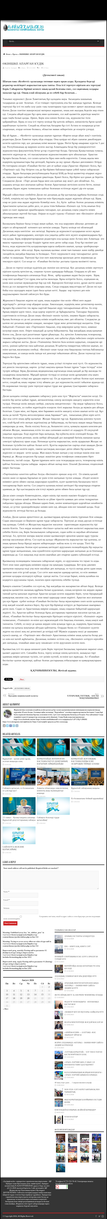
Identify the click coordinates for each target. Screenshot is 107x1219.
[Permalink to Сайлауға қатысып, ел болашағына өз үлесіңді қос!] (19, 785)
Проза (14, 54)
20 (28, 998)
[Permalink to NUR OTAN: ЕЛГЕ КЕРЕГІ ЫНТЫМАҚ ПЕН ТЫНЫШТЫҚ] (59, 1096)
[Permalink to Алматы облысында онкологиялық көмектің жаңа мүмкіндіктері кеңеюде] (53, 785)
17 (7, 998)
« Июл (5, 1009)
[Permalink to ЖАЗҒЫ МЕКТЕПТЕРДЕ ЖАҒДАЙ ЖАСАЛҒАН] (59, 1029)
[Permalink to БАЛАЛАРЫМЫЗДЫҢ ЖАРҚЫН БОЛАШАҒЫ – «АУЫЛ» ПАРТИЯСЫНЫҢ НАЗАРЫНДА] (59, 1079)
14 (35, 994)
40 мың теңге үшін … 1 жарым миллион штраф (73, 1083)
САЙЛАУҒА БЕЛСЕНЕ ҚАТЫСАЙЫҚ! (13, 848)
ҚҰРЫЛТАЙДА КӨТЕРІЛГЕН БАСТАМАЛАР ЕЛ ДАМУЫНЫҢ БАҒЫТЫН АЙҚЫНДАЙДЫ (52, 761)
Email (5, 900)
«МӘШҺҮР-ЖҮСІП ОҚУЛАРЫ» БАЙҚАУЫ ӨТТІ (84, 1012)
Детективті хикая (21, 688)
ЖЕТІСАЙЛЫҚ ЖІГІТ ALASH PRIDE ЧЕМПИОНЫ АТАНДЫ (79, 995)
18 (14, 998)
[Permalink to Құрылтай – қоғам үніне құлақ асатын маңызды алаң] (19, 755)
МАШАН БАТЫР (71, 1117)
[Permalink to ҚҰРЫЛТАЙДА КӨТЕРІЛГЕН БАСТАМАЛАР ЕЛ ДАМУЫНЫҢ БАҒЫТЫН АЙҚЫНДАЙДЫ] (53, 755)
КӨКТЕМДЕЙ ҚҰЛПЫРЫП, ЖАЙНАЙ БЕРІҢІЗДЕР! (75, 1110)
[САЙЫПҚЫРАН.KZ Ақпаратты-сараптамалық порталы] (23, 31)
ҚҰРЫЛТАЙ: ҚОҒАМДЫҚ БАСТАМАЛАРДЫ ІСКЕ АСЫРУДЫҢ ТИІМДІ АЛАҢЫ (85, 761)
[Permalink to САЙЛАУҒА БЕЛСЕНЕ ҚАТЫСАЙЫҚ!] (19, 844)
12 (21, 994)
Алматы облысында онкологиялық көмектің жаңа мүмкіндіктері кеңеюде (52, 790)
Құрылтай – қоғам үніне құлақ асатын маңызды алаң (16, 759)
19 (21, 998)
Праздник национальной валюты (23, 695)
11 (14, 994)
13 (28, 994)
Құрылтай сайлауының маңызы (85, 788)
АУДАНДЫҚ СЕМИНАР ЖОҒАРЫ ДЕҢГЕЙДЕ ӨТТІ (75, 976)
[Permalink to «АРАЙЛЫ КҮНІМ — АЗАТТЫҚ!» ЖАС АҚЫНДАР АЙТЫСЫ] (59, 1039)
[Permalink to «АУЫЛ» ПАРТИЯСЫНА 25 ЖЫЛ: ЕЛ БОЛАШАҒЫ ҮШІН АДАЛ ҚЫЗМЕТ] (59, 1069)
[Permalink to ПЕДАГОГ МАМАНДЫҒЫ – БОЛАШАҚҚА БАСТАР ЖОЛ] (59, 1008)
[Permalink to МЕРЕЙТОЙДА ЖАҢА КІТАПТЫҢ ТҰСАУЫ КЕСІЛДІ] (59, 972)
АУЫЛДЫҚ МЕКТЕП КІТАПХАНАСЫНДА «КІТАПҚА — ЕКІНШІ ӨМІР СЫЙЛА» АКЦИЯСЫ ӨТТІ (81, 985)
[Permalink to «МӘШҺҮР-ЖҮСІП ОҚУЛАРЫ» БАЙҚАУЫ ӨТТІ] (59, 1018)
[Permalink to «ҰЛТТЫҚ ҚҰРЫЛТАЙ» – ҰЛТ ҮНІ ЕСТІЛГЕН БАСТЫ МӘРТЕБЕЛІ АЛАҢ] (59, 1058)
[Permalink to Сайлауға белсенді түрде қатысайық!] (53, 814)
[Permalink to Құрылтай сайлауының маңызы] (87, 785)
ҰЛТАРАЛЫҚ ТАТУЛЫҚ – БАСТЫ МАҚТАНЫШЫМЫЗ (83, 696)
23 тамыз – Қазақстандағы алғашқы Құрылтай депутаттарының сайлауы (19, 818)
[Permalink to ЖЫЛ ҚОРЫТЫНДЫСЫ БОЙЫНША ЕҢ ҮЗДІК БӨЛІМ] (59, 1106)
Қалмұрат (14, 68)
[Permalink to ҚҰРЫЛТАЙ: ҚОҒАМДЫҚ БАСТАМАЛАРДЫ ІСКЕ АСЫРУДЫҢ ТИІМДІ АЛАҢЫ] (87, 755)
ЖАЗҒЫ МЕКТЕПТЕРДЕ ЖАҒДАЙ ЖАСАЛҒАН (83, 1022)
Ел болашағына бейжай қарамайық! (87, 798)
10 (7, 994)
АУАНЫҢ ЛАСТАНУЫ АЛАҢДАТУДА (79, 936)
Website (6, 908)
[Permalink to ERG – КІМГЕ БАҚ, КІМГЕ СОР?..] (59, 953)
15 (42, 994)
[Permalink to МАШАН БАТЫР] (59, 1123)
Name (5, 892)
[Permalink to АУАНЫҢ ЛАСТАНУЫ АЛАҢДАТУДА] (59, 943)
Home (8, 54)
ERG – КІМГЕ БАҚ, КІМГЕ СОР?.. (78, 946)
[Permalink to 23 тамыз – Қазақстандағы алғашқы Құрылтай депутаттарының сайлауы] (19, 814)
